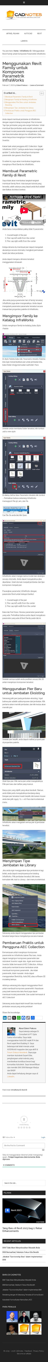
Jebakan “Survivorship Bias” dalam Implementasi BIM (21, 1290)
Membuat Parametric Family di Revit (19, 97)
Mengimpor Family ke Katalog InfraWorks (21, 100)
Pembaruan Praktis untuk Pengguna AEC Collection (20, 112)
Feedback (28, 1351)
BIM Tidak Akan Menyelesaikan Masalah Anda (21, 1248)
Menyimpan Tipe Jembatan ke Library (19, 108)
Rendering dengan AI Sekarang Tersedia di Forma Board (22, 1295)
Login (43, 1137)
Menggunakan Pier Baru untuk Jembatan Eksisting (20, 103)
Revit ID (24, 1090)
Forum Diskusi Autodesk (17, 1052)
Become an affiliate (24, 1354)
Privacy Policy (38, 1351)
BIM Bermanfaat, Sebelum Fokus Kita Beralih (20, 1252)
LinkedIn (10, 1076)
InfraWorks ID (16, 1090)
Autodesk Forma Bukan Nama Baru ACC (17, 1300)
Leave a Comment (37, 85)
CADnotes (24, 15)
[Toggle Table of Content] (40, 93)
